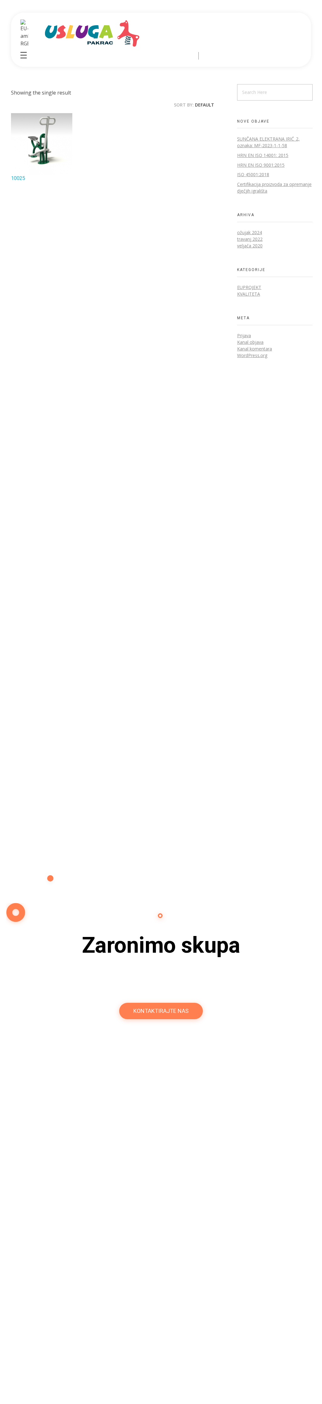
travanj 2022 (250, 239)
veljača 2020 (250, 246)
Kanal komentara (254, 349)
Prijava (244, 335)
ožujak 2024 (249, 232)
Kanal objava (250, 342)
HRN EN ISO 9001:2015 (261, 165)
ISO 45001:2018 (253, 174)
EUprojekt (249, 287)
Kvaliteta (248, 294)
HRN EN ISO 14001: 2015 (262, 155)
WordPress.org (252, 355)
